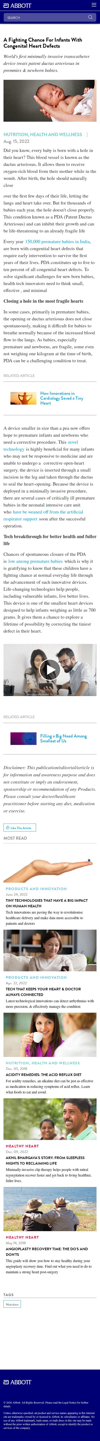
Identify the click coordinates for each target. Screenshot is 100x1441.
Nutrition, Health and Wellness (42, 134)
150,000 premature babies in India (57, 241)
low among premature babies (35, 561)
